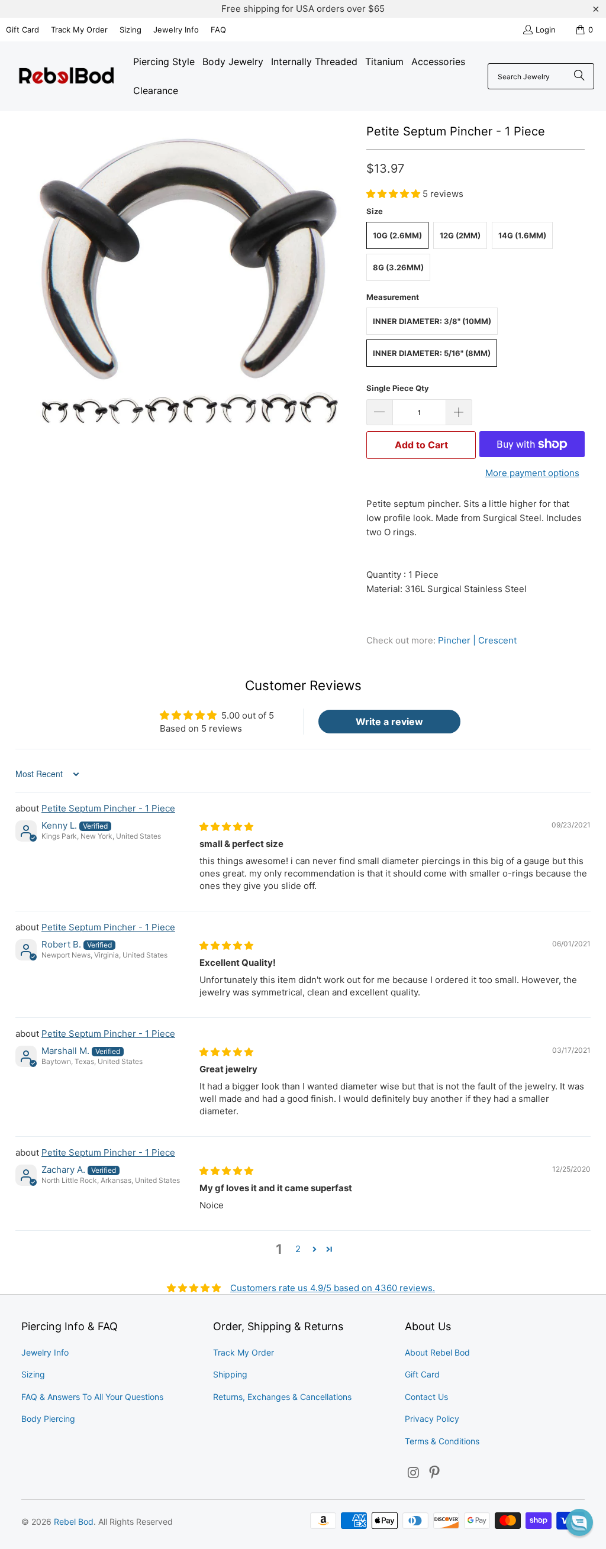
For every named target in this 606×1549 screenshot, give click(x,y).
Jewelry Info (176, 29)
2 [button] (298, 1248)
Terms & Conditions (442, 1441)
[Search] (579, 76)
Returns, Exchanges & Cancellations (282, 1397)
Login (546, 29)
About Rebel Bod (437, 1352)
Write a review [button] (389, 721)
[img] (226, 826)
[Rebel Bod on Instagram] (414, 1473)
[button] (394, 193)
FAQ (218, 29)
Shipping (230, 1374)
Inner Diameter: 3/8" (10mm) (432, 321)
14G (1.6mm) (522, 235)
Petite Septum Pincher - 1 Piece (108, 808)
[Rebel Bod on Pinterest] (435, 1473)
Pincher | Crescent (477, 640)
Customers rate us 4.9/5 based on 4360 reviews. (332, 1287)
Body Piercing (48, 1419)
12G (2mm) (460, 235)
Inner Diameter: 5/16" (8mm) (432, 353)
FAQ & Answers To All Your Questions (92, 1397)
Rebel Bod (74, 1521)
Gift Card (22, 29)
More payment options (532, 472)
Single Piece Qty (397, 388)
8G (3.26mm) (398, 267)
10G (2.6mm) (397, 235)
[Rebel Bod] (66, 76)
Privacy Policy (432, 1419)
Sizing (130, 29)
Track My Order (79, 29)
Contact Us (426, 1397)
